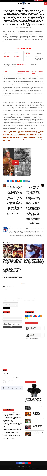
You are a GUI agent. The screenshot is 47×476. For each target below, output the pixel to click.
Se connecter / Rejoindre (24, 0)
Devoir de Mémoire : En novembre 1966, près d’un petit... (37, 407)
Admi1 (18, 27)
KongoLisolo (32, 334)
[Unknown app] (27, 329)
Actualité (23, 8)
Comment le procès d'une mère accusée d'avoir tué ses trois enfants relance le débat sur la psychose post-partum (12, 419)
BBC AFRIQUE (9, 409)
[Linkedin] (26, 463)
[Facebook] (17, 463)
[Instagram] (23, 463)
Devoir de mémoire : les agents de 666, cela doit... (38, 433)
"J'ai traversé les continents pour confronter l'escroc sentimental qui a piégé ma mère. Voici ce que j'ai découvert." (12, 437)
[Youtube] (29, 463)
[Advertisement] (16, 44)
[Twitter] (20, 463)
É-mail (4, 319)
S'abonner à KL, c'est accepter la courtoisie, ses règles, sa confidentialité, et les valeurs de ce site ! (12, 324)
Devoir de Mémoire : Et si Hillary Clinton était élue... (38, 426)
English (36, 0)
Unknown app (33, 327)
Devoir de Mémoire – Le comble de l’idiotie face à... (38, 420)
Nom (3, 315)
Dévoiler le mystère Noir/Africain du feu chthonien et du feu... (37, 413)
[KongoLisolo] (27, 336)
